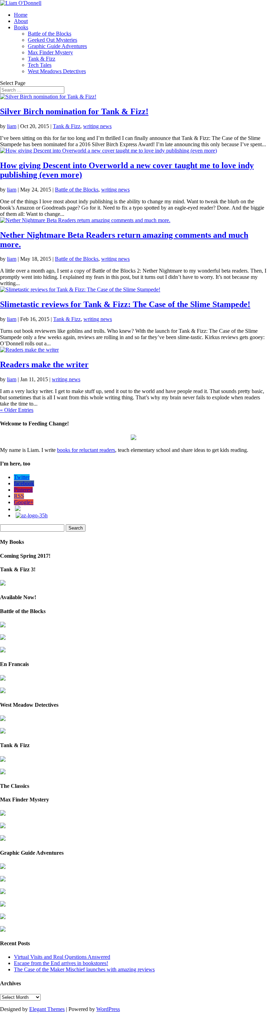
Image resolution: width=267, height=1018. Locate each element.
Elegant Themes (47, 1009)
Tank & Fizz (41, 59)
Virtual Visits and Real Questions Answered (62, 957)
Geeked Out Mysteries (52, 40)
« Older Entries (16, 410)
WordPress (108, 1009)
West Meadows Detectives (57, 71)
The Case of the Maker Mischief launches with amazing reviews (84, 969)
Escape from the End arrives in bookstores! (61, 963)
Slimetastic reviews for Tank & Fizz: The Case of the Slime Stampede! (125, 304)
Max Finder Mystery (50, 52)
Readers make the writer (44, 364)
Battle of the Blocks (49, 34)
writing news (97, 126)
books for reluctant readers (86, 450)
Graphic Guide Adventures (57, 46)
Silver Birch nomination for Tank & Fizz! (74, 111)
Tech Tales (39, 65)
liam (11, 126)
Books (21, 27)
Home (20, 15)
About (21, 21)
